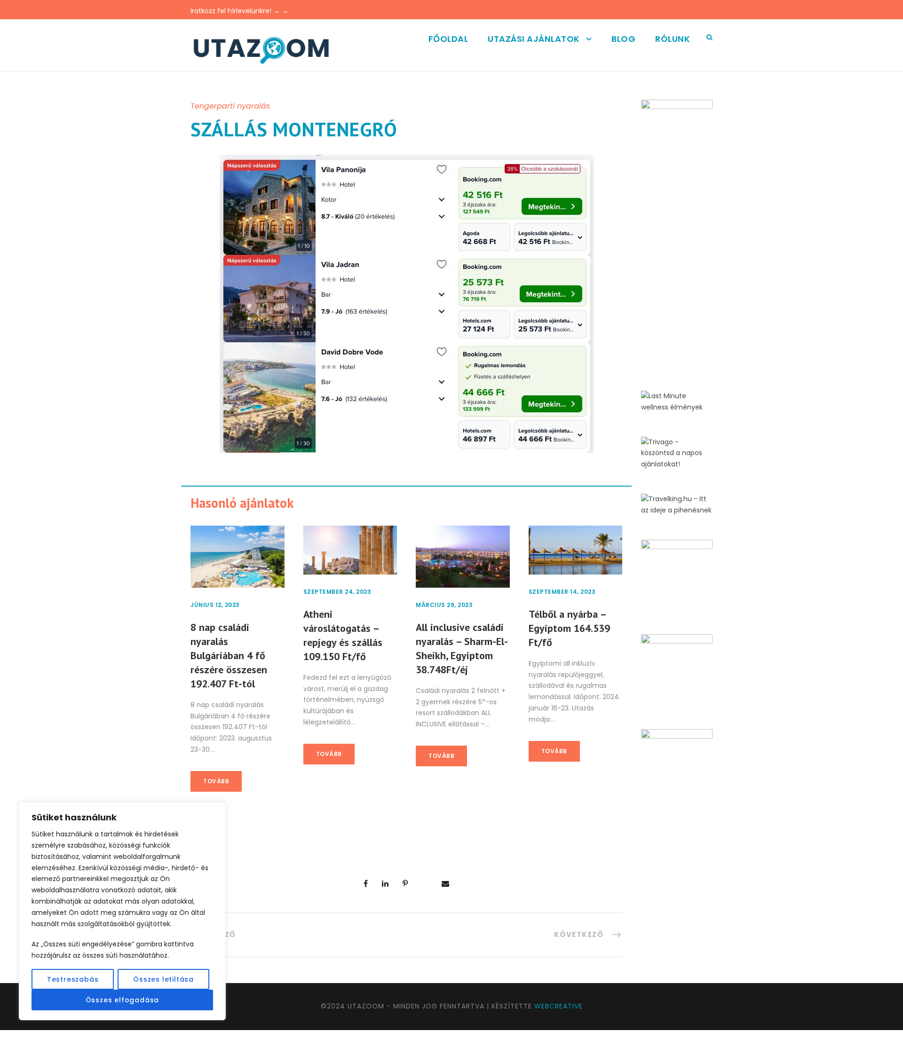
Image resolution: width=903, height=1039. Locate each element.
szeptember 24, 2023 (337, 592)
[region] (122, 911)
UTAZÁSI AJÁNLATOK (534, 39)
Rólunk (672, 39)
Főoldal (448, 39)
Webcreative (558, 1006)
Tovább (216, 781)
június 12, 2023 (215, 605)
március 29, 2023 (444, 605)
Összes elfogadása (122, 1000)
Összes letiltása (163, 979)
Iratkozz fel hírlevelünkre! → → (239, 11)
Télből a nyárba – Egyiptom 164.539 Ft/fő (569, 628)
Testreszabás (73, 979)
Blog (623, 39)
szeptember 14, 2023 (562, 592)
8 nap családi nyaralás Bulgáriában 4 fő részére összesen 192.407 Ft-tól (228, 655)
